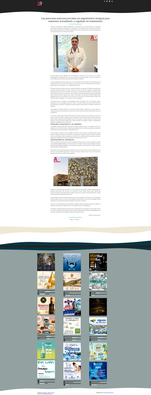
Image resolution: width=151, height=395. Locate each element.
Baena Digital (43, 392)
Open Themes (104, 392)
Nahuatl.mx (111, 392)
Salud (78, 219)
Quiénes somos (50, 392)
